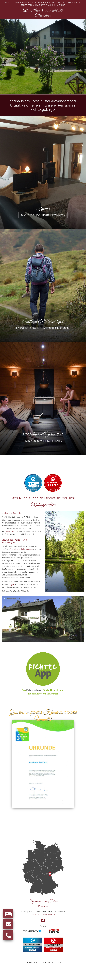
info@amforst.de (48, 914)
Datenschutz (47, 962)
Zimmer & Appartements (24, 2)
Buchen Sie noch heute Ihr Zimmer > (43, 215)
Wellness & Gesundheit (69, 2)
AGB (59, 962)
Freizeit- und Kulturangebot (21, 549)
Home (8, 2)
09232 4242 (35, 914)
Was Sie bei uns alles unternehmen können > (43, 328)
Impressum (31, 962)
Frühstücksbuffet (12, 531)
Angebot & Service (47, 2)
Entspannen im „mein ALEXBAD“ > (43, 441)
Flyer (12, 585)
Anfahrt (61, 5)
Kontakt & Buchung (45, 5)
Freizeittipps (27, 5)
